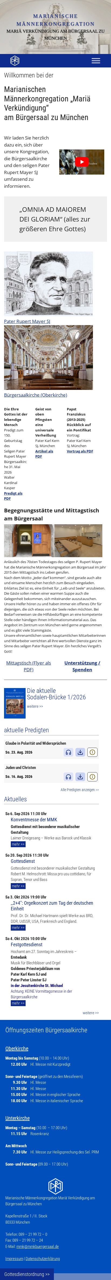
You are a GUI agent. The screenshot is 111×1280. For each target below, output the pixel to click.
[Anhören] (68, 752)
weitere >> (35, 706)
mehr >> (18, 844)
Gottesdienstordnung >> (27, 1274)
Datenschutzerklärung (43, 1258)
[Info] (92, 752)
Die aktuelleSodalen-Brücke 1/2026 (56, 694)
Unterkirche (17, 1118)
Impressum (14, 1258)
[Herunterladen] (80, 752)
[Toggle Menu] (96, 60)
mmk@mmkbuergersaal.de (37, 1246)
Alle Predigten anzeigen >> (80, 790)
